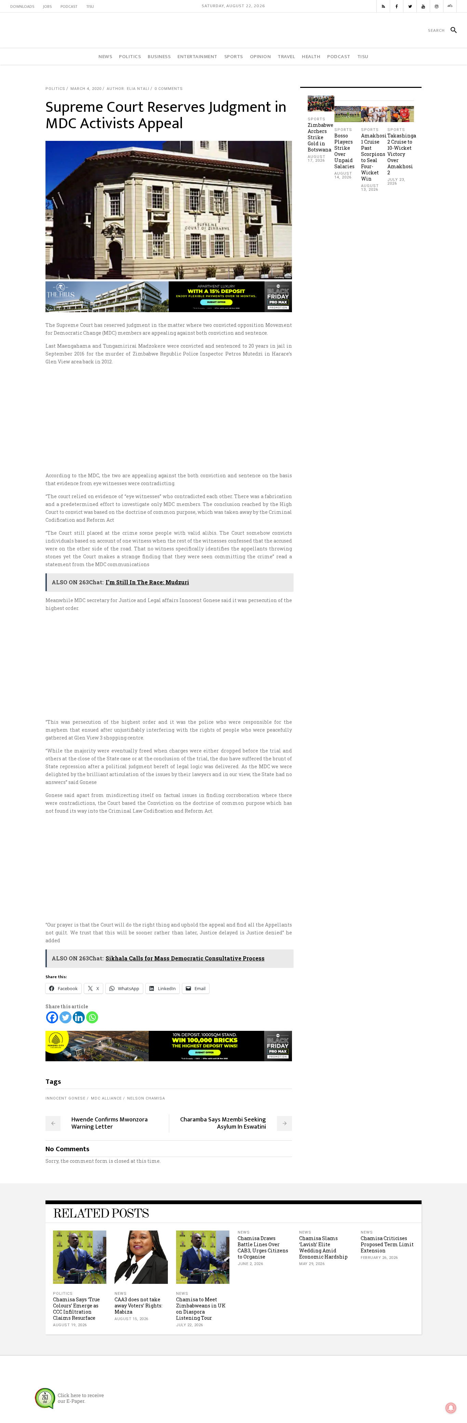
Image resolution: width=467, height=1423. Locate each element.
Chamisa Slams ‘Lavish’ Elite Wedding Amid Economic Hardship (323, 1247)
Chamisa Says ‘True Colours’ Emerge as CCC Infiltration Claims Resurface (76, 1308)
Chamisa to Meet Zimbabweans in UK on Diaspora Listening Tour (201, 1308)
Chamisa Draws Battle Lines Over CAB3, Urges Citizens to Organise (263, 1247)
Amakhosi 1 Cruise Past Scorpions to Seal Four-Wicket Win (374, 157)
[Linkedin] (79, 1017)
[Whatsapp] (92, 1017)
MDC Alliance (106, 1098)
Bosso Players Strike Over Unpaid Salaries (344, 151)
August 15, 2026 (131, 1319)
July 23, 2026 (396, 181)
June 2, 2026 (250, 1264)
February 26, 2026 (379, 1257)
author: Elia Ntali (128, 89)
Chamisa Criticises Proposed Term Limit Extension (387, 1244)
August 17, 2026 (316, 159)
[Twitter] (65, 1017)
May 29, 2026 (311, 1264)
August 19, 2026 (70, 1325)
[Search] (451, 30)
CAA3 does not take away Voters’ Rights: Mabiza (138, 1305)
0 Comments (169, 89)
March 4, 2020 (86, 89)
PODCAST (69, 6)
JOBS (47, 6)
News (121, 1293)
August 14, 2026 (343, 175)
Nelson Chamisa (146, 1098)
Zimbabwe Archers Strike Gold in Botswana (320, 137)
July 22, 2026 (189, 1325)
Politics (55, 89)
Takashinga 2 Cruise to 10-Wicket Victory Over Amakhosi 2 (401, 154)
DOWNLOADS (22, 6)
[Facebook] (52, 1017)
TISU (90, 6)
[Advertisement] (233, 418)
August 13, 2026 (370, 188)
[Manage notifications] (450, 1407)
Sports (316, 119)
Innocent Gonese (65, 1098)
